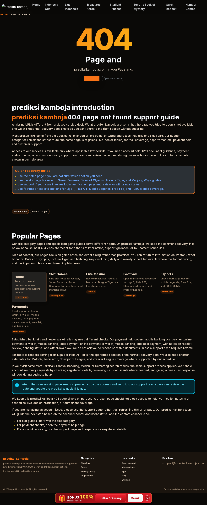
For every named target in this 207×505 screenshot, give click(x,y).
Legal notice (87, 475)
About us (85, 463)
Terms (84, 467)
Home (36, 4)
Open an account (113, 78)
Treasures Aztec (94, 7)
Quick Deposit (171, 7)
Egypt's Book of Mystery (144, 7)
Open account (129, 463)
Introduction (20, 211)
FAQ (124, 475)
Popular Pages (40, 211)
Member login (128, 467)
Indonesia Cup (51, 7)
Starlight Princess (115, 7)
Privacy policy (88, 471)
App (124, 471)
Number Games (191, 7)
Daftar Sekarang (111, 498)
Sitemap (126, 479)
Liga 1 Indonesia (71, 7)
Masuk (135, 498)
